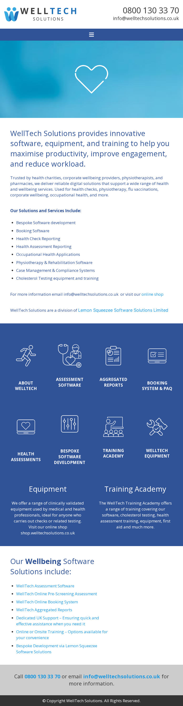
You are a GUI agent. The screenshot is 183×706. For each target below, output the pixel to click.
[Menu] (91, 35)
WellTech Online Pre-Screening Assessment (56, 593)
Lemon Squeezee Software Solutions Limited (123, 310)
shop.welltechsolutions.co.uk (48, 533)
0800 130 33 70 (151, 10)
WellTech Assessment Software (45, 586)
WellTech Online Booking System (47, 602)
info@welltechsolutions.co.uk (146, 18)
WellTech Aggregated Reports (44, 609)
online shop (152, 294)
